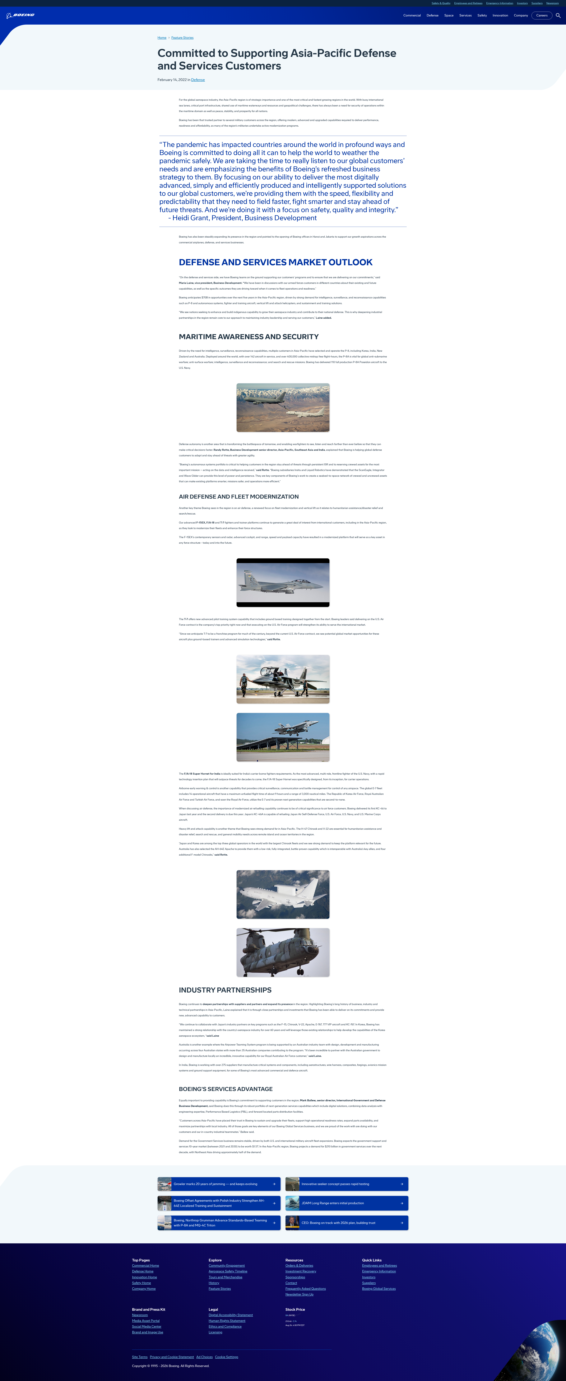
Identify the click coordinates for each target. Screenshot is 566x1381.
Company (521, 15)
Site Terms (140, 1357)
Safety (482, 15)
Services (465, 15)
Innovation (500, 15)
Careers (542, 15)
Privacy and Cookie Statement (172, 1357)
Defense (433, 15)
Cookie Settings (226, 1357)
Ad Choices (204, 1357)
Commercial (412, 15)
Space (449, 15)
